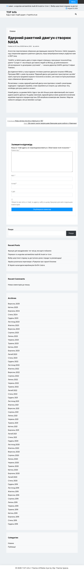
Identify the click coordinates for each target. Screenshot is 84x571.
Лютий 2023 (12, 354)
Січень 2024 (13, 314)
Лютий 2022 (12, 390)
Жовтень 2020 (13, 448)
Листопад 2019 (13, 488)
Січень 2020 (12, 480)
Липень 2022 (13, 379)
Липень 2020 (13, 459)
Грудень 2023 (13, 318)
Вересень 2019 (13, 495)
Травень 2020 (13, 466)
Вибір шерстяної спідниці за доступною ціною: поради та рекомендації (34, 258)
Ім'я (13, 175)
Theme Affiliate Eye (40, 568)
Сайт (13, 191)
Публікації (12, 547)
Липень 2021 (12, 416)
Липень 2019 (12, 502)
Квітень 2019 (12, 513)
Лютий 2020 (12, 477)
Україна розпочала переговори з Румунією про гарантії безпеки (32, 261)
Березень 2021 (13, 430)
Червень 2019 (13, 506)
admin (37, 46)
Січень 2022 (12, 394)
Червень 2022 (13, 383)
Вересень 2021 (13, 408)
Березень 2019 (13, 517)
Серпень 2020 (13, 455)
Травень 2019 (13, 509)
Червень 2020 (13, 462)
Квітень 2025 (13, 307)
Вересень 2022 (14, 372)
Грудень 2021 (13, 397)
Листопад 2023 (13, 322)
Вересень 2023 (14, 329)
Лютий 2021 (12, 434)
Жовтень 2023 (13, 325)
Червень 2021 (13, 419)
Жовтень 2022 (13, 369)
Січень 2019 (12, 520)
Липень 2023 (13, 336)
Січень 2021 (12, 437)
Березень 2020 (14, 473)
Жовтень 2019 (13, 491)
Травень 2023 (13, 343)
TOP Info (11, 12)
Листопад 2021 (13, 401)
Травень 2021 (13, 423)
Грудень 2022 (13, 361)
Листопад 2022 (13, 365)
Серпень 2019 (13, 499)
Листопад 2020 (14, 444)
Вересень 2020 (14, 452)
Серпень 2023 (13, 332)
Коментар (15, 150)
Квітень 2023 (13, 347)
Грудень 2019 (13, 484)
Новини (12, 31)
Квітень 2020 (13, 470)
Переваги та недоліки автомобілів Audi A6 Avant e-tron (29, 254)
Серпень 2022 (13, 376)
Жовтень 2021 (13, 405)
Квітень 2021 (12, 426)
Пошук (10, 229)
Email (14, 183)
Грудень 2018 (13, 524)
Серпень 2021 (13, 412)
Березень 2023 (13, 351)
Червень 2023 (13, 340)
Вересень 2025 (14, 304)
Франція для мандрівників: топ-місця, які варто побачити (29, 251)
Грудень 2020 (13, 441)
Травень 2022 (13, 387)
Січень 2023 (12, 358)
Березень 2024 (14, 311)
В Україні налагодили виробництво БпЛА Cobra (26, 265)
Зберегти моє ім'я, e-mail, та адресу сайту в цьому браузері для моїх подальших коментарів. (42, 203)
